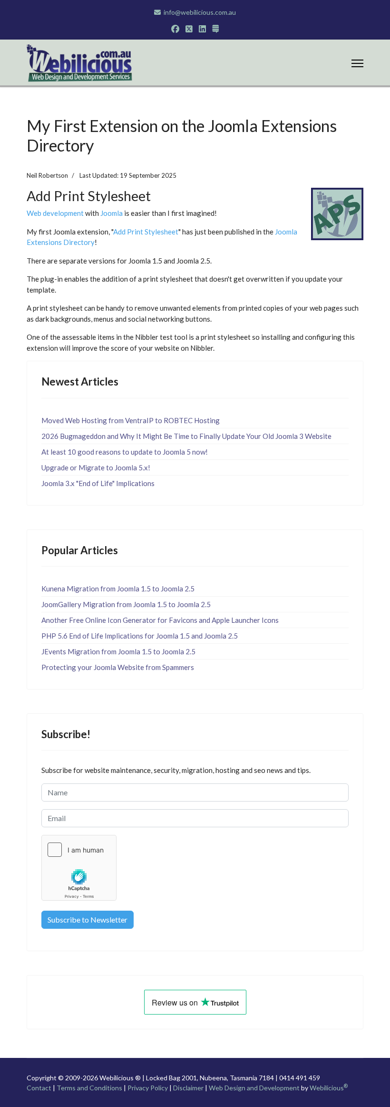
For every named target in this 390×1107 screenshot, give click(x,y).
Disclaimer (188, 1088)
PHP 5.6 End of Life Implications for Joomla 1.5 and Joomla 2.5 (139, 635)
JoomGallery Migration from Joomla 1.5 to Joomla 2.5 (126, 604)
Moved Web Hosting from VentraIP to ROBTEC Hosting (130, 420)
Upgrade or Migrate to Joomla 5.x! (95, 467)
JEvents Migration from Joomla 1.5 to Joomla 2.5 (118, 651)
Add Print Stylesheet (145, 231)
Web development (55, 213)
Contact (39, 1088)
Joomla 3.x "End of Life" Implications (98, 483)
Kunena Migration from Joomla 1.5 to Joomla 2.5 (118, 588)
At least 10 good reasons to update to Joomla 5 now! (124, 451)
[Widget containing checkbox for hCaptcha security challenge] (79, 868)
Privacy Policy (147, 1088)
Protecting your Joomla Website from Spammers (117, 667)
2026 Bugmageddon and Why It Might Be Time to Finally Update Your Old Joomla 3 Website (186, 436)
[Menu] (357, 63)
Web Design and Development (254, 1088)
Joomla (111, 213)
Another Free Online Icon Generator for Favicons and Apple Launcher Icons (160, 620)
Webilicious (329, 1088)
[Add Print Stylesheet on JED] (337, 213)
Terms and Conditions (89, 1088)
